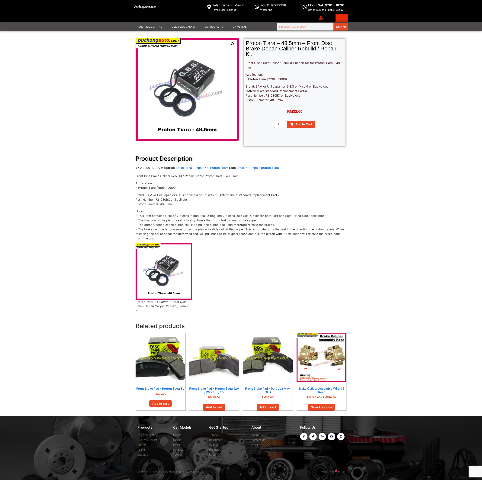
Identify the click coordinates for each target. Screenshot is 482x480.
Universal (239, 26)
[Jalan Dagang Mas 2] (209, 7)
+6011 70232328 (273, 5)
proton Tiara (270, 168)
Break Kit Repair (248, 168)
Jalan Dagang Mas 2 (228, 5)
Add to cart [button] (160, 403)
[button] (232, 44)
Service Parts (214, 26)
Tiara (225, 168)
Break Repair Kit (196, 168)
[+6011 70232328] (257, 7)
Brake (180, 168)
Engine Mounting (150, 26)
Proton (215, 168)
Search (341, 27)
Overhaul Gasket (183, 26)
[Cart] (342, 18)
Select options (321, 407)
